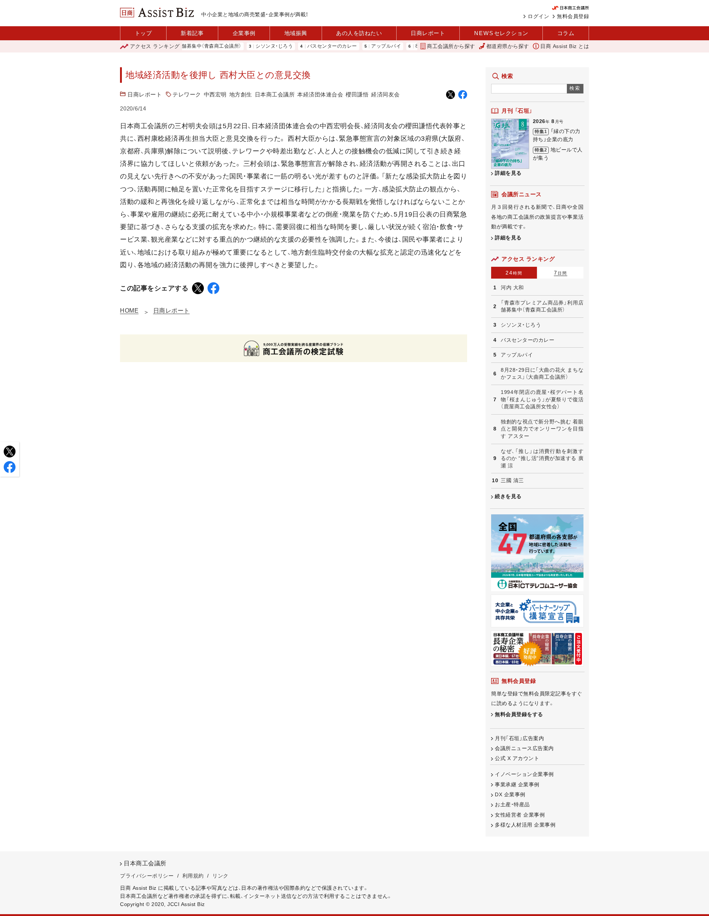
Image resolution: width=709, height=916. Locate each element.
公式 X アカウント (517, 758)
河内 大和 (512, 287)
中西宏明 (215, 94)
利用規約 (193, 876)
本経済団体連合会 (320, 94)
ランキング (155, 46)
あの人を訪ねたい (359, 33)
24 (514, 273)
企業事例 (244, 33)
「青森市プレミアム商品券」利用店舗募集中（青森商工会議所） (542, 306)
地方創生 (240, 94)
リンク (220, 876)
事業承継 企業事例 (517, 784)
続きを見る (508, 496)
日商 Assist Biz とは (564, 46)
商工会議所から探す (451, 46)
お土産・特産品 (512, 804)
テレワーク (186, 94)
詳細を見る (508, 173)
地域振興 (295, 33)
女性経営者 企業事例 (520, 815)
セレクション (501, 33)
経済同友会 (385, 94)
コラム (566, 33)
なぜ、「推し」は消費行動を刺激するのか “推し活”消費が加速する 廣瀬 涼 (542, 458)
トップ (143, 33)
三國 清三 (512, 480)
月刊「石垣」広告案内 (519, 738)
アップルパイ (369, 46)
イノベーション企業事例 (524, 774)
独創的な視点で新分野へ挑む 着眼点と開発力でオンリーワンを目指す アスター (542, 429)
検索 (575, 88)
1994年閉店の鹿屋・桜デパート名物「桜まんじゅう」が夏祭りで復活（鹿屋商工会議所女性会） (542, 399)
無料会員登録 (573, 16)
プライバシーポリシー (147, 876)
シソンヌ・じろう (256, 46)
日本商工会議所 (275, 94)
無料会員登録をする (519, 714)
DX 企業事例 (510, 794)
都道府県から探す (507, 46)
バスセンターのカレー (315, 46)
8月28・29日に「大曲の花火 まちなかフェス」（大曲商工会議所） (542, 373)
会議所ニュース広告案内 (524, 748)
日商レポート (428, 33)
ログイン (538, 16)
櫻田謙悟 (357, 94)
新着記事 (192, 33)
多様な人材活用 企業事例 (525, 825)
